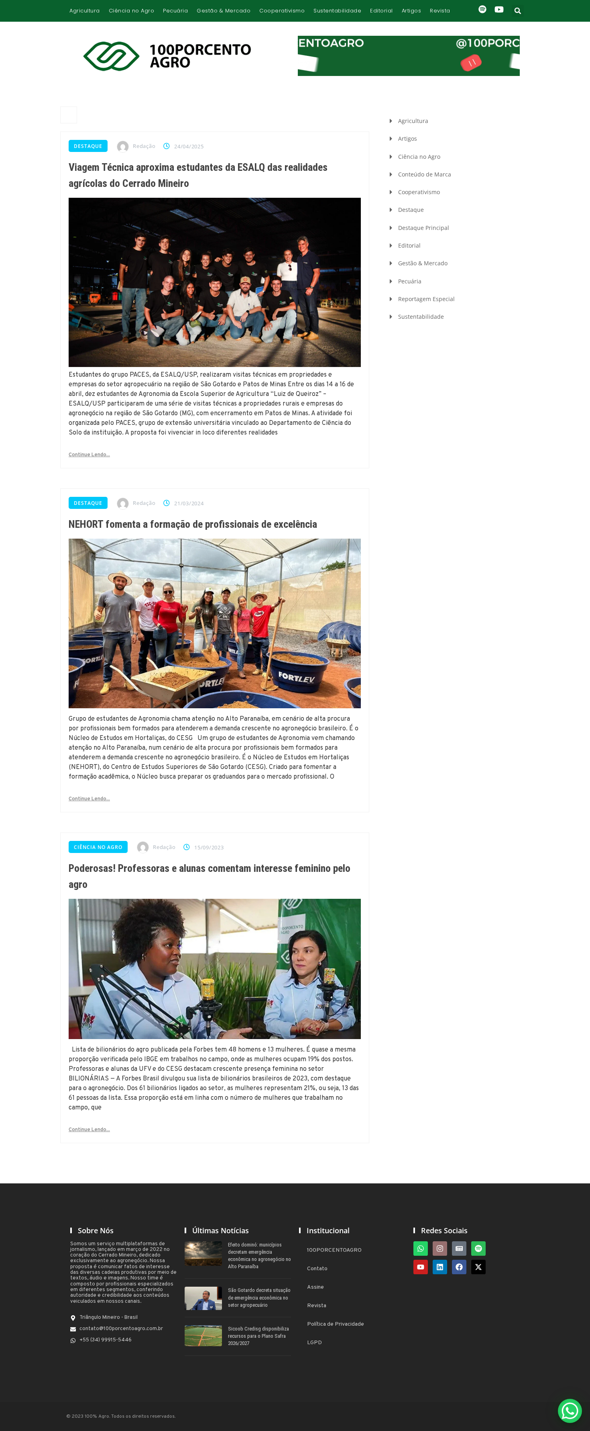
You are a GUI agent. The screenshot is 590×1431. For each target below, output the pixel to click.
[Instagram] (440, 1248)
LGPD (314, 1342)
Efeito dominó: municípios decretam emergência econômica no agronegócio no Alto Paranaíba (259, 1256)
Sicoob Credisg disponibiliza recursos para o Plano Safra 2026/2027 (258, 1336)
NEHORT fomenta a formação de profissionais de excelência (193, 524)
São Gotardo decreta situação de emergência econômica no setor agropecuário (259, 1297)
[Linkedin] (440, 1267)
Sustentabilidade (337, 10)
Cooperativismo (282, 10)
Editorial (381, 10)
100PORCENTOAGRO (334, 1250)
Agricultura (84, 10)
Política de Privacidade (335, 1324)
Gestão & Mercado (223, 10)
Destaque (88, 146)
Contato (317, 1268)
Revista (440, 10)
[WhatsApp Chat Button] (570, 1411)
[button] (518, 11)
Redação (144, 146)
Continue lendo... (89, 455)
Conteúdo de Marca (424, 174)
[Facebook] (459, 1267)
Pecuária (175, 10)
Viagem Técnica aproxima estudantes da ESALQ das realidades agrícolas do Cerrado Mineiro (198, 175)
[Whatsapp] (420, 1248)
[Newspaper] (459, 1248)
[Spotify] (478, 1248)
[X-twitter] (478, 1267)
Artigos (411, 10)
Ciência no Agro (132, 10)
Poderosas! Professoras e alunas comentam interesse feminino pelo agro (209, 876)
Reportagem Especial (426, 299)
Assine (315, 1287)
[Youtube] (420, 1267)
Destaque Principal (423, 228)
